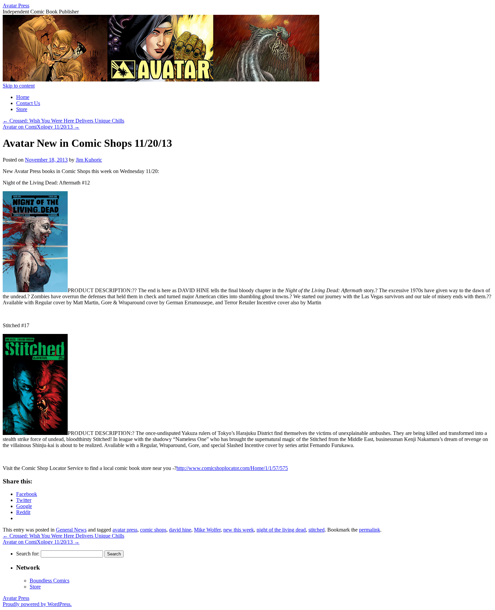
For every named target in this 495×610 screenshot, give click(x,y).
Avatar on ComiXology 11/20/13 (41, 127)
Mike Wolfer (207, 530)
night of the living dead (281, 530)
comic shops (153, 530)
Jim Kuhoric (89, 160)
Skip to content (19, 86)
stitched (316, 530)
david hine (180, 530)
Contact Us (28, 103)
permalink (369, 530)
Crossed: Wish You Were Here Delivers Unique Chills (63, 121)
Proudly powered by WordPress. (37, 604)
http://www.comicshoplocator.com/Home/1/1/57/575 (232, 468)
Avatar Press (16, 5)
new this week (238, 530)
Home (22, 97)
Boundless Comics (49, 580)
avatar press (124, 530)
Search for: (27, 553)
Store (21, 109)
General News (71, 530)
